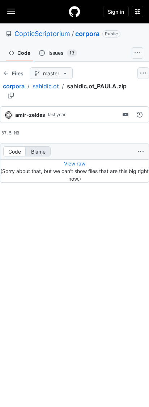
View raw (74, 163)
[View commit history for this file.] (139, 115)
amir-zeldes (30, 115)
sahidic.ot (46, 86)
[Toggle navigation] (11, 11)
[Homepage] (74, 11)
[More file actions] (141, 151)
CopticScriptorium (42, 33)
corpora (87, 33)
